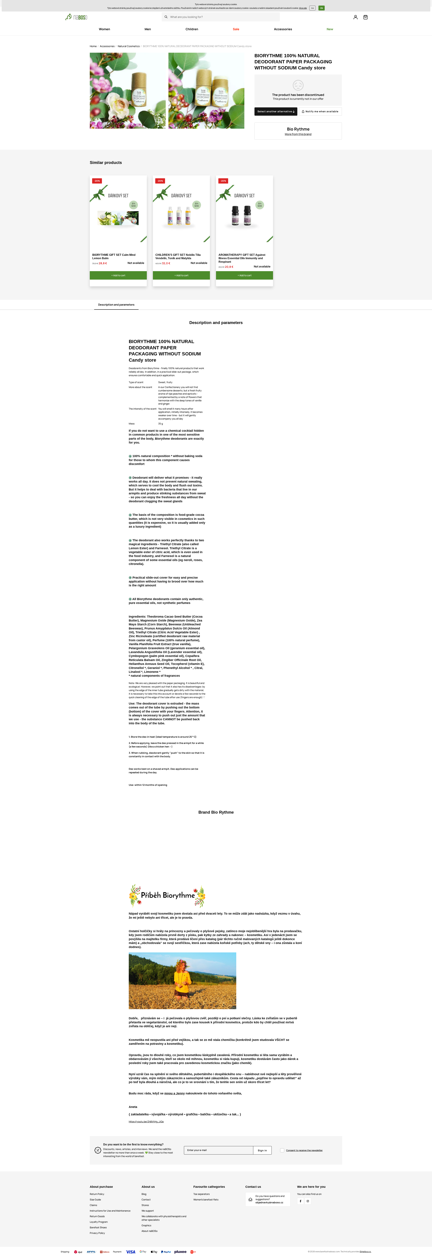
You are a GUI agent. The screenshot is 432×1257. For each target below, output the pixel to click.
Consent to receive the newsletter (304, 1150)
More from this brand (298, 134)
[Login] (355, 17)
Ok (321, 8)
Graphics (146, 1225)
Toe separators (201, 1194)
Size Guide (95, 1199)
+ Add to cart (118, 275)
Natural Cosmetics (129, 46)
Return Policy (97, 1194)
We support (148, 1210)
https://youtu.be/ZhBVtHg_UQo (146, 1121)
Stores (145, 1205)
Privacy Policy (97, 1233)
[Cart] (365, 17)
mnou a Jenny (174, 1093)
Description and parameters (116, 304)
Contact (146, 1199)
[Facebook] (300, 1201)
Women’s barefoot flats (205, 1199)
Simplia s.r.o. (365, 1251)
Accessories (107, 46)
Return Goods (97, 1216)
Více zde (303, 8)
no (312, 8)
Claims (93, 1205)
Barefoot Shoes (98, 1227)
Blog (144, 1194)
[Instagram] (307, 1201)
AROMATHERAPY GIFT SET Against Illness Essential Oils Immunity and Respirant (242, 258)
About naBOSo (149, 1231)
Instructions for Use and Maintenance (110, 1210)
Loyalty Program (99, 1221)
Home (93, 46)
